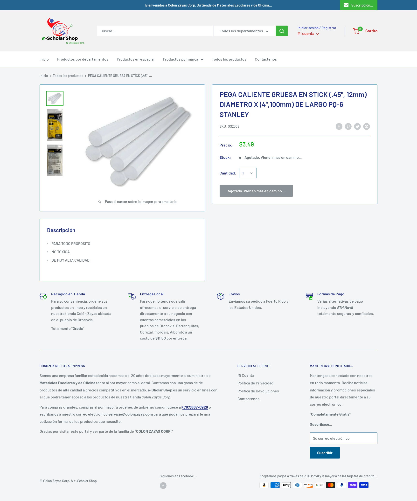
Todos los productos (229, 59)
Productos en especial (135, 59)
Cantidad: (228, 173)
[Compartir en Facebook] (339, 126)
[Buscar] (282, 31)
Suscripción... (362, 5)
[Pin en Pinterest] (348, 126)
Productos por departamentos (82, 59)
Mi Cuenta (245, 375)
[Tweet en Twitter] (357, 126)
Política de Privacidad (255, 383)
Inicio (44, 59)
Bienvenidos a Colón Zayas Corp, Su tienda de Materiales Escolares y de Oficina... (208, 5)
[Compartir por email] (366, 126)
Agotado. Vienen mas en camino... (256, 191)
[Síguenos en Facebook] (163, 485)
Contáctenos (266, 59)
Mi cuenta (306, 33)
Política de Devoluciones (258, 391)
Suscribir (325, 452)
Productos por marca (180, 59)
